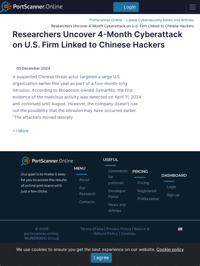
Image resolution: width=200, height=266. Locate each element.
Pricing (143, 183)
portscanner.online (41, 233)
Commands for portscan (118, 177)
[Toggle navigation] (192, 7)
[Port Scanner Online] (31, 7)
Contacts (87, 202)
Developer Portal (117, 194)
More (23, 130)
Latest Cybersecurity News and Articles (160, 20)
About (84, 179)
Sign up (173, 194)
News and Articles (117, 207)
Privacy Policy (118, 229)
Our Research (87, 190)
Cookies (128, 233)
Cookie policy (170, 249)
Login (128, 7)
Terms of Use (91, 229)
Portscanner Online (106, 20)
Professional (148, 198)
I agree (101, 257)
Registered (147, 191)
